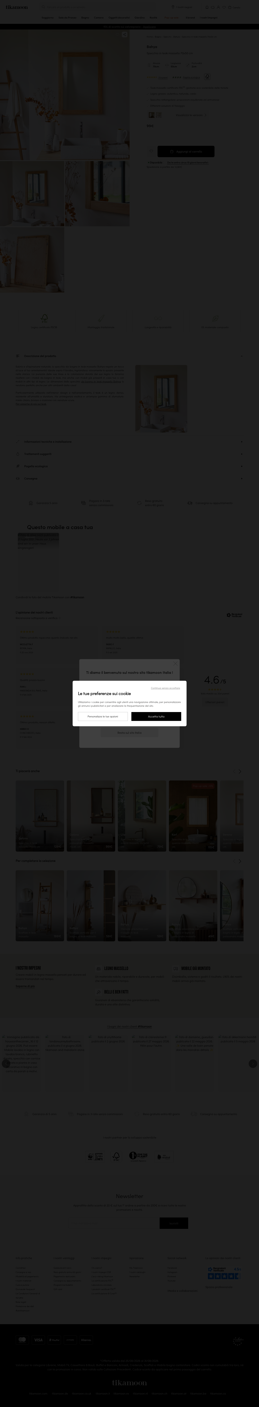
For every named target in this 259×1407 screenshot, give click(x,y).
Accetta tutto (156, 716)
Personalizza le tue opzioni (103, 716)
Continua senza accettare (165, 688)
